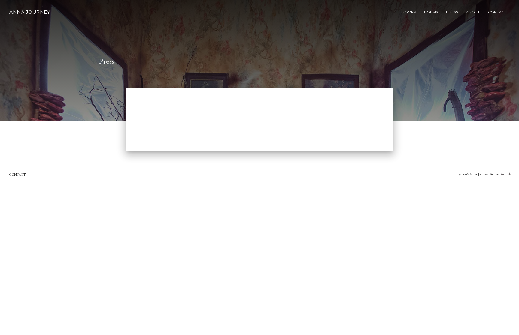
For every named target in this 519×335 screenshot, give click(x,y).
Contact (17, 174)
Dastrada (505, 174)
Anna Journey (29, 12)
